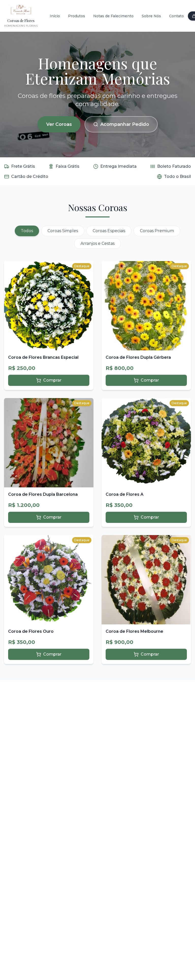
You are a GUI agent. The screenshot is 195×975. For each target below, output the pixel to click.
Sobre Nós (151, 16)
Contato (176, 16)
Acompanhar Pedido (124, 124)
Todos (27, 230)
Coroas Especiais (109, 230)
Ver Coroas (59, 124)
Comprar (52, 380)
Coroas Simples (62, 230)
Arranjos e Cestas (97, 243)
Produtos (76, 16)
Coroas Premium (157, 230)
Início (55, 16)
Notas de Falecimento (113, 16)
